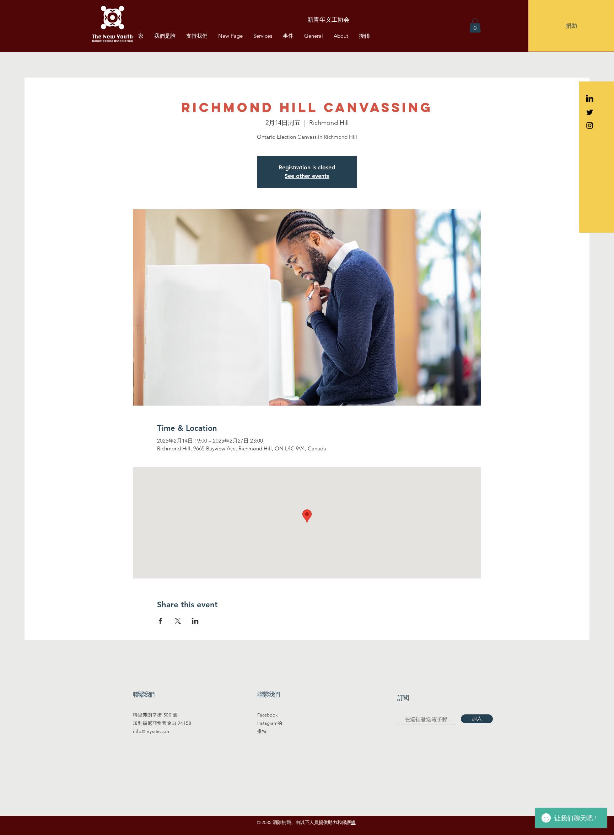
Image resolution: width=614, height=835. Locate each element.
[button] (571, 26)
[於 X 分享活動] (177, 621)
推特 (261, 731)
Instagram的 (269, 723)
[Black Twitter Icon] (589, 112)
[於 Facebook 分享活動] (160, 621)
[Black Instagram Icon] (589, 125)
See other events (307, 176)
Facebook (267, 715)
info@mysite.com (152, 731)
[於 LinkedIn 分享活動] (195, 621)
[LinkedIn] (589, 99)
